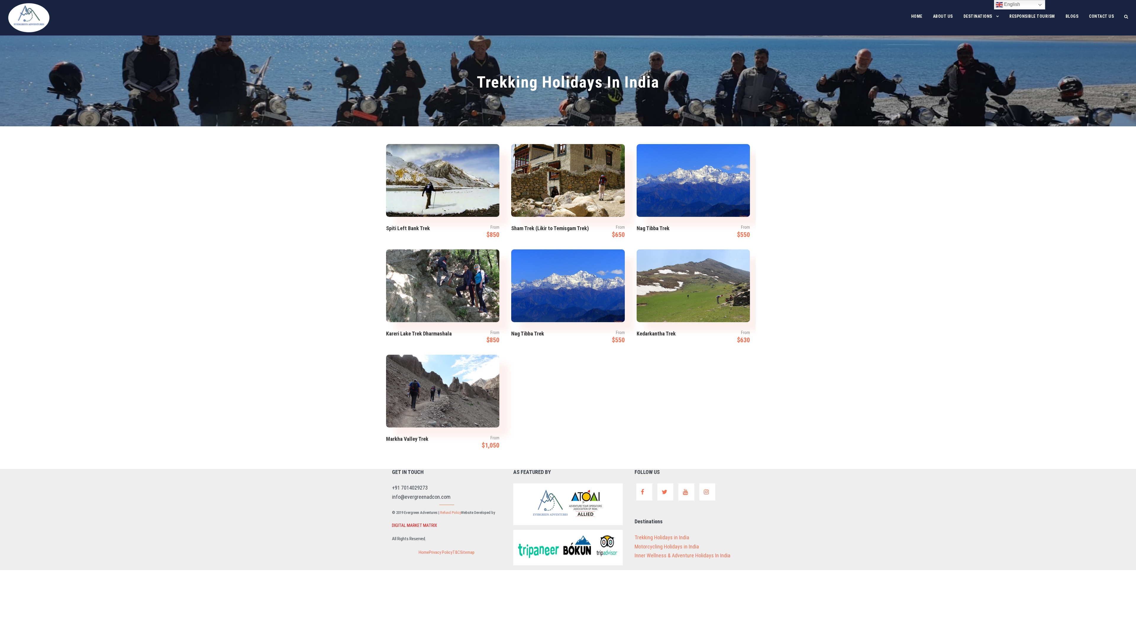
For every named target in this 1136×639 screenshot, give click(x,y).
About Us (943, 16)
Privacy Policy (440, 552)
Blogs (1072, 16)
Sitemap (467, 552)
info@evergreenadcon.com (421, 497)
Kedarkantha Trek (656, 333)
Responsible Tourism (1032, 16)
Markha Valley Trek (407, 439)
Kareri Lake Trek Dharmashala (419, 333)
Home (916, 16)
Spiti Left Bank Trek (408, 228)
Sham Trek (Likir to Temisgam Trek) (550, 228)
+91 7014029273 (410, 488)
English (1011, 4)
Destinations (978, 16)
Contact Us (1101, 16)
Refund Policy (450, 512)
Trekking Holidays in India (662, 537)
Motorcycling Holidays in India (667, 546)
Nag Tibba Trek (653, 228)
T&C (456, 552)
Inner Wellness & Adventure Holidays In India (682, 555)
